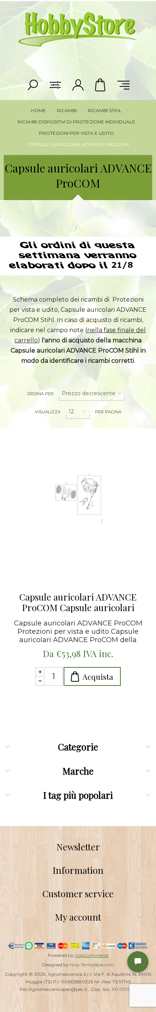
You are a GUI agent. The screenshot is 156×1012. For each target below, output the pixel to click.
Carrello (100, 85)
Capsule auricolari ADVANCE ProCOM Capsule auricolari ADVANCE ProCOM (78, 602)
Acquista (98, 677)
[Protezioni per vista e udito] (78, 506)
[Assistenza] (137, 961)
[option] (78, 242)
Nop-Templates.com (92, 964)
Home (38, 110)
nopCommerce (91, 955)
